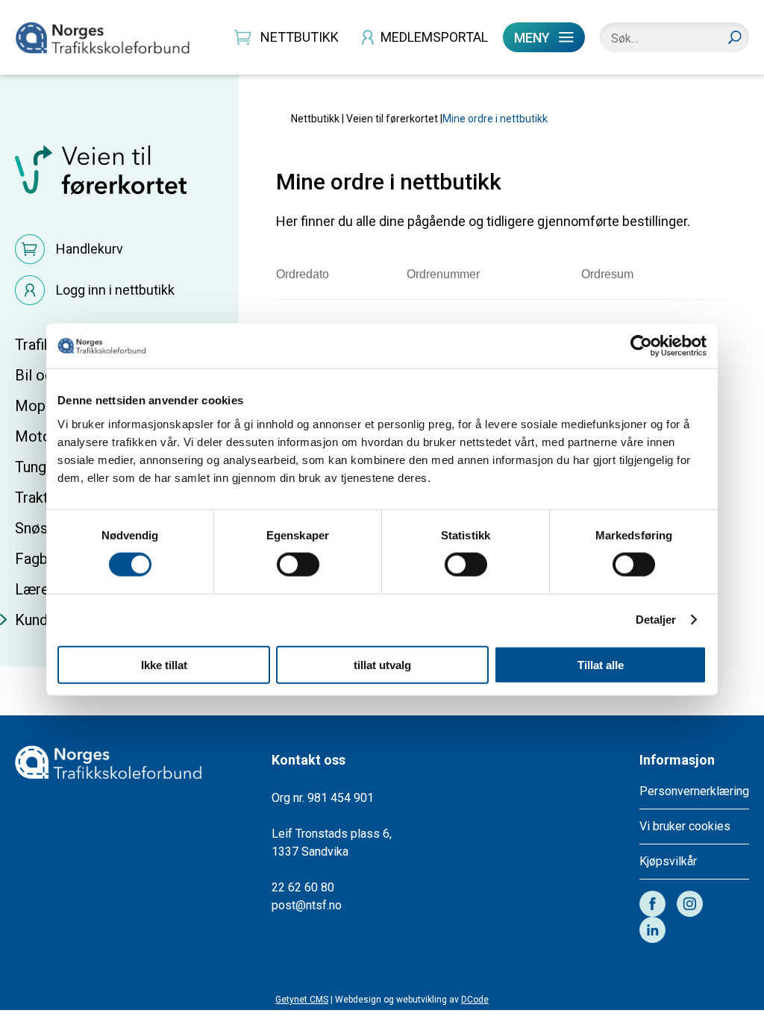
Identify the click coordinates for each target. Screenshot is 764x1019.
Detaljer (656, 619)
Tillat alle (600, 664)
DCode (475, 999)
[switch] (297, 564)
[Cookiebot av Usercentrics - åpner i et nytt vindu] (641, 346)
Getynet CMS (301, 999)
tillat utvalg (382, 664)
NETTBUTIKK (299, 37)
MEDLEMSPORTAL (434, 37)
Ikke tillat (164, 664)
